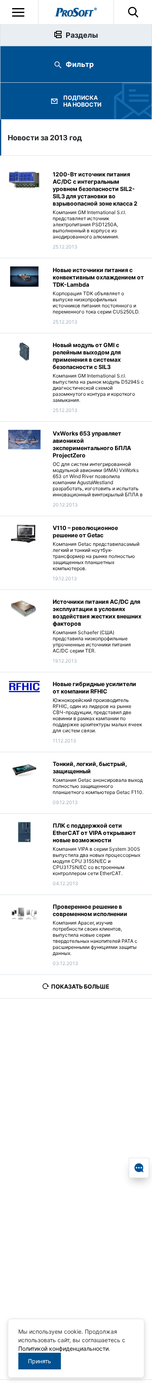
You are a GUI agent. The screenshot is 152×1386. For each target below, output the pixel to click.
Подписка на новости (82, 101)
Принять (39, 1361)
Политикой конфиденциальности (63, 1348)
